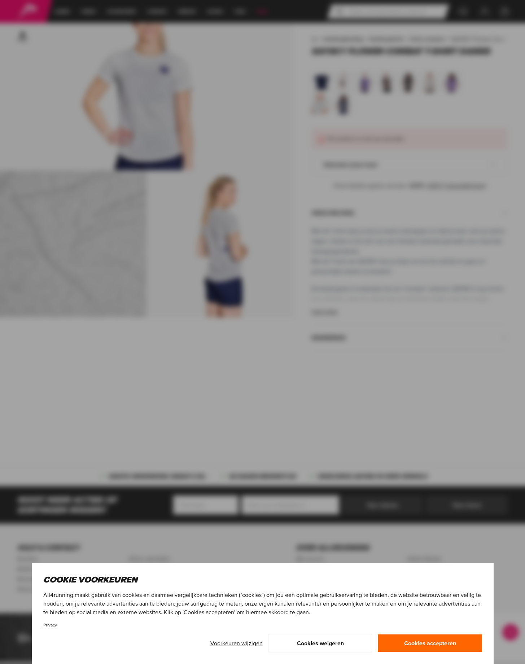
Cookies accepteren (430, 643)
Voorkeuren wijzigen (236, 643)
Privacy (50, 625)
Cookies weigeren (320, 643)
